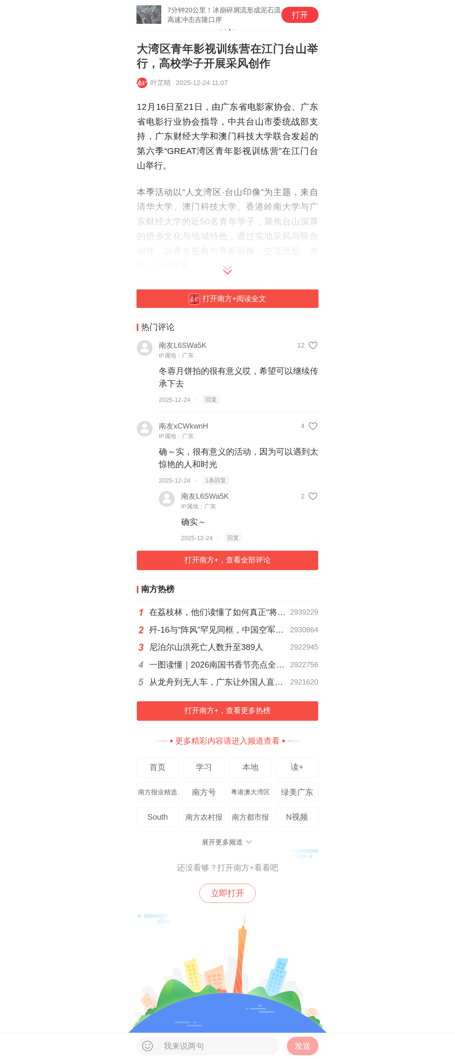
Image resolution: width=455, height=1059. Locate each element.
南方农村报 (204, 817)
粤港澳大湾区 (250, 792)
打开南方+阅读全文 (234, 298)
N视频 (297, 817)
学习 (204, 767)
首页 (158, 767)
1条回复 (215, 480)
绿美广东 (297, 792)
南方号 (204, 792)
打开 (300, 14)
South (157, 817)
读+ (297, 767)
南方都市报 (250, 817)
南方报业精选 (157, 792)
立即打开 (227, 893)
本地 (250, 767)
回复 (211, 399)
